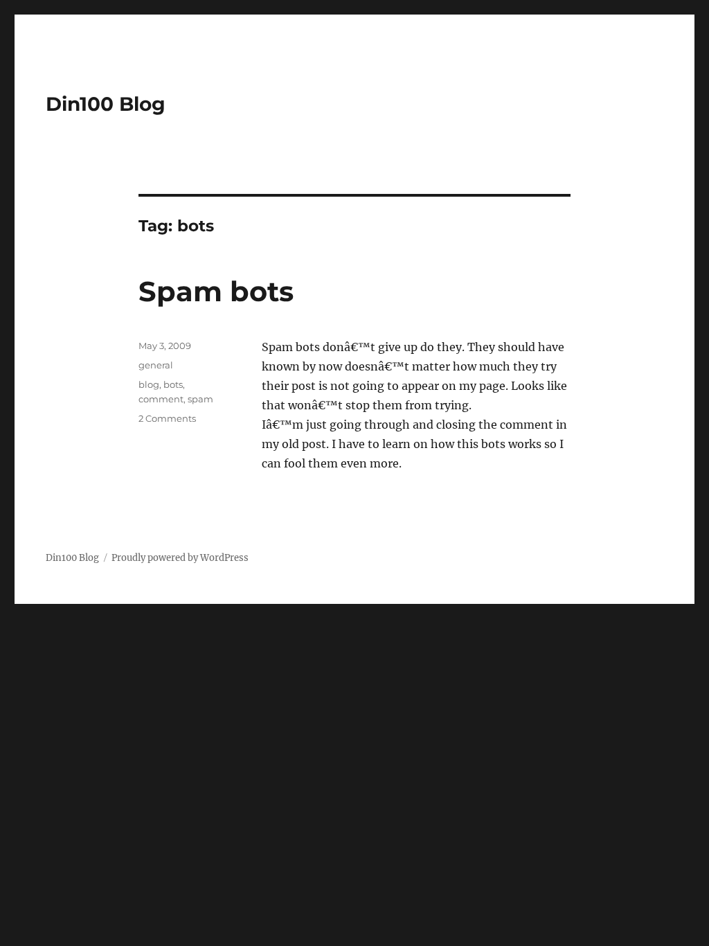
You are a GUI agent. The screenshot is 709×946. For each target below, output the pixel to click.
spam (200, 398)
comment (160, 398)
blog (148, 384)
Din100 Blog (105, 104)
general (155, 365)
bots (173, 384)
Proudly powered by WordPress (180, 558)
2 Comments (167, 418)
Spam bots (216, 291)
